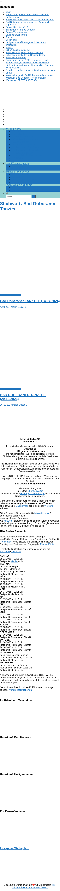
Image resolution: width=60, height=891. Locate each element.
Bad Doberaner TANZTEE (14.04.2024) (30, 301)
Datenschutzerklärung (16, 35)
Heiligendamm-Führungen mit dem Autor (26, 42)
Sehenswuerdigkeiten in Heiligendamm (25, 55)
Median (14, 561)
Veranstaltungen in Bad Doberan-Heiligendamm (29, 75)
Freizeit (9, 37)
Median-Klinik (47, 544)
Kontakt (9, 47)
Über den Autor (35, 491)
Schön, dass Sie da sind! (18, 50)
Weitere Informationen (20, 690)
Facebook (5, 551)
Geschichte (11, 40)
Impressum (11, 45)
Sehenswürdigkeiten (16, 57)
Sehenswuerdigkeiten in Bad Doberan (24, 52)
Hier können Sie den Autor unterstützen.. (34, 886)
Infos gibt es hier (42, 513)
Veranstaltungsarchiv (10, 295)
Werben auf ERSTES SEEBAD (21, 80)
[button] (7, 193)
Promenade (6, 542)
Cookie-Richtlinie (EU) (17, 27)
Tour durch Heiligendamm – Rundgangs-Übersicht (30, 70)
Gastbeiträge (22, 506)
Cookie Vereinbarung (16, 32)
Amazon (8, 521)
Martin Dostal (17, 307)
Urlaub (9, 73)
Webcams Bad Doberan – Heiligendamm (26, 78)
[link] (30, 688)
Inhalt (8, 12)
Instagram (16, 551)
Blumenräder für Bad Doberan (20, 30)
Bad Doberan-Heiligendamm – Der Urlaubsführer (30, 19)
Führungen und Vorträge (32, 493)
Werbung (48, 506)
